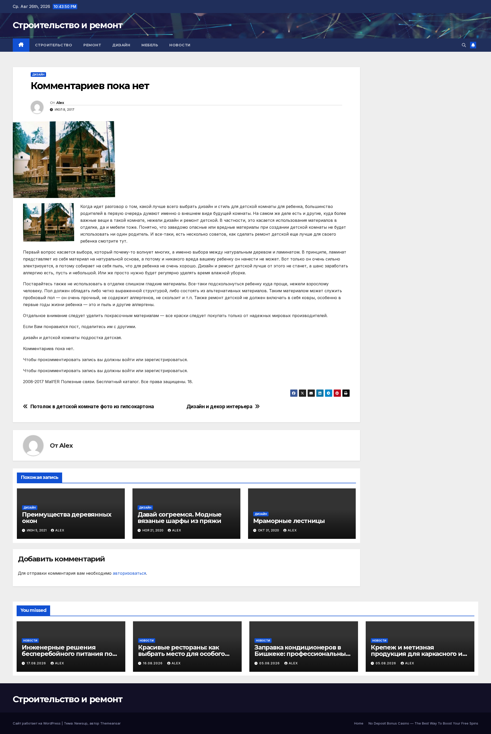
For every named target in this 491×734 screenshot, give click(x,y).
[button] (464, 45)
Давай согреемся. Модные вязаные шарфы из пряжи (179, 518)
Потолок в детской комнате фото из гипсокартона (92, 407)
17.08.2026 (37, 663)
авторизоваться (129, 573)
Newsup (80, 723)
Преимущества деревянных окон (66, 518)
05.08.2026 (270, 663)
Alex (60, 102)
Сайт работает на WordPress (37, 723)
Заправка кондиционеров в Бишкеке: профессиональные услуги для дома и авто (302, 654)
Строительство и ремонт (67, 25)
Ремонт (92, 45)
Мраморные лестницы (289, 521)
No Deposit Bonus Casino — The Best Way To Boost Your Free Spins (423, 723)
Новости (180, 45)
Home (358, 723)
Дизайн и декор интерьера (219, 407)
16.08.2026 (153, 663)
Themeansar (110, 723)
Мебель (149, 45)
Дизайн (121, 45)
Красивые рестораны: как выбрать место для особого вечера (181, 654)
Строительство (53, 45)
